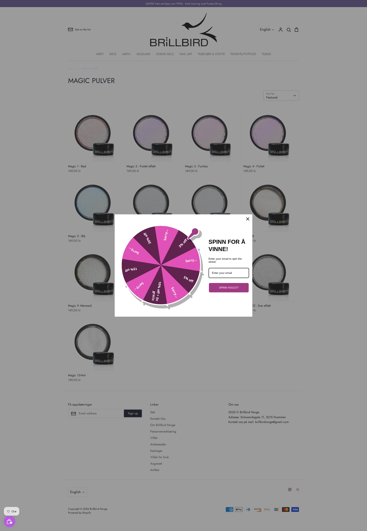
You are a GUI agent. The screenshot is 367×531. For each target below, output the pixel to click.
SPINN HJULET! (229, 287)
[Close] (247, 219)
